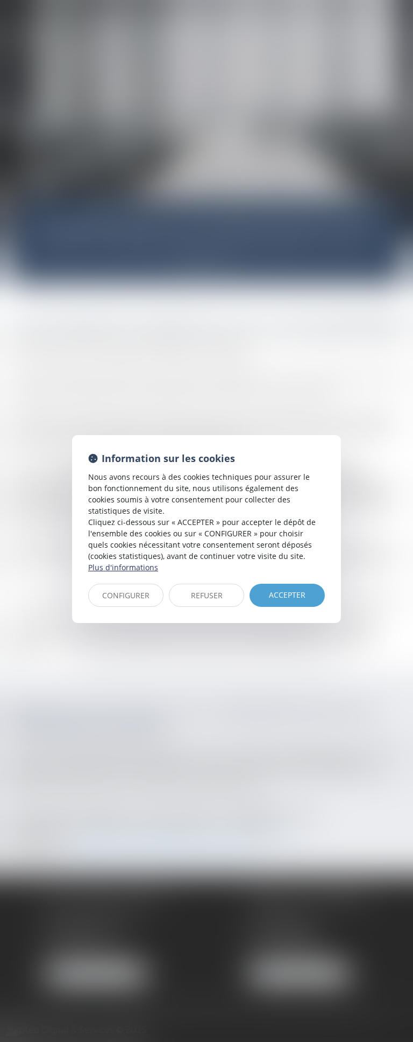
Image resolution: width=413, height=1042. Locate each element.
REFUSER (207, 595)
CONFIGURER (125, 595)
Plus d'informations (123, 567)
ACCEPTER (287, 595)
